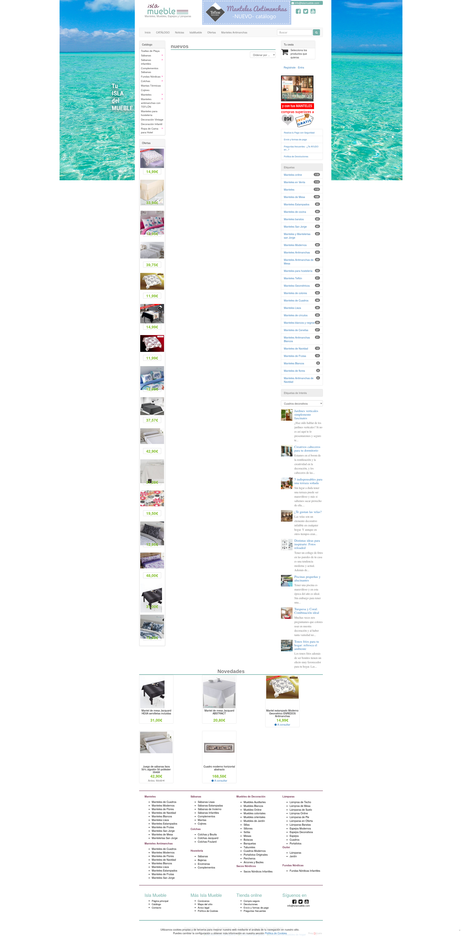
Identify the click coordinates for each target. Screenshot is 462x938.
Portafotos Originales (256, 854)
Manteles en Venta (294, 182)
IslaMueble (195, 32)
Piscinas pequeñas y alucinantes (307, 578)
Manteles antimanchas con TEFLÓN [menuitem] (150, 103)
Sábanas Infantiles (208, 812)
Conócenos (204, 901)
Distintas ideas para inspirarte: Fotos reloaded (307, 544)
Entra (301, 67)
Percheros (249, 858)
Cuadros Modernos (255, 851)
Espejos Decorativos (301, 832)
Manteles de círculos (296, 315)
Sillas (247, 824)
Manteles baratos (294, 219)
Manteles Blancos (294, 363)
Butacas (248, 839)
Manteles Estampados (296, 204)
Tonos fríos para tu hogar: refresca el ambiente (306, 645)
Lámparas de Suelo (301, 809)
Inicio (148, 32)
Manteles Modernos (295, 245)
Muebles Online (252, 809)
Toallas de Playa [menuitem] (150, 50)
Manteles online (293, 174)
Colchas (196, 829)
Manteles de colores (295, 293)
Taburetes (249, 847)
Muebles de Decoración (250, 796)
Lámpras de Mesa (300, 806)
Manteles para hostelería (298, 271)
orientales (259, 817)
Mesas (247, 836)
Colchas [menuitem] (145, 81)
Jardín (293, 856)
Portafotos (295, 843)
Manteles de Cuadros (296, 300)
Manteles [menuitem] (146, 94)
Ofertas (211, 32)
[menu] (152, 91)
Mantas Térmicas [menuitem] (151, 85)
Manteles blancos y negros (299, 322)
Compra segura (252, 901)
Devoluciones (251, 904)
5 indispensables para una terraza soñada (308, 481)
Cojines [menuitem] (145, 90)
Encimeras (204, 864)
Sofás (247, 832)
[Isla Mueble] (168, 7)
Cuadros (294, 839)
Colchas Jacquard (208, 838)
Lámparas (295, 852)
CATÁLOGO (163, 32)
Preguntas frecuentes (255, 911)
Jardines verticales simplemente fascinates (306, 414)
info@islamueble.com (306, 3)
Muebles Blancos (253, 806)
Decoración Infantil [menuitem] (151, 124)
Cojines (202, 823)
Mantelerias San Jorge (165, 838)
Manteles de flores (294, 370)
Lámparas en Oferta (301, 821)
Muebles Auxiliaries (255, 802)
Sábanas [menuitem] (146, 55)
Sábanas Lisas (206, 802)
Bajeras (202, 860)
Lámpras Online (299, 813)
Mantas (202, 820)
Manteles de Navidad (296, 348)
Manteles (289, 189)
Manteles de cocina (295, 212)
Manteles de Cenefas (296, 330)
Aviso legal (203, 907)
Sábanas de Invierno (209, 809)
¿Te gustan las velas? (308, 512)
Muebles (249, 817)
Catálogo (156, 904)
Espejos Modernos (300, 828)
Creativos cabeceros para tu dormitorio (307, 448)
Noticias (179, 32)
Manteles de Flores (163, 809)
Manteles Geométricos (297, 285)
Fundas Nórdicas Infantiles (305, 870)
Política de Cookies (208, 911)
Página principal (160, 901)
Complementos (206, 816)
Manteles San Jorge (295, 226)
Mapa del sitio (205, 904)
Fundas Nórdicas (293, 865)
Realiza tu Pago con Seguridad (299, 132)
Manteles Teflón (293, 278)
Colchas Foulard (207, 841)
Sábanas (196, 796)
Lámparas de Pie (299, 817)
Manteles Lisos (292, 308)
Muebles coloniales (255, 813)
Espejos (294, 836)
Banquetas (250, 843)
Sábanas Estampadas (210, 805)
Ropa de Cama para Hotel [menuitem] (149, 130)
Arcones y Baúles (253, 862)
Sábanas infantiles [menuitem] (146, 62)
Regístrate (290, 67)
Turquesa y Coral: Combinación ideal (306, 611)
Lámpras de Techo (300, 802)
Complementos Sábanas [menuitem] (149, 70)
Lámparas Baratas (300, 824)
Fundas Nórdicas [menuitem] (150, 76)
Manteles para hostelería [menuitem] (149, 113)
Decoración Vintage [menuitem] (152, 119)
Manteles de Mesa (294, 197)
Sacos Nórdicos (246, 866)
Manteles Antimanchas (234, 32)
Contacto (156, 907)
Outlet (286, 847)
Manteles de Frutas (295, 356)
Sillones (248, 828)
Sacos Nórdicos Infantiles (258, 871)
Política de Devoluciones (296, 156)
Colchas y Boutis (207, 834)
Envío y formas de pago (295, 139)
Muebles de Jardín (254, 821)
